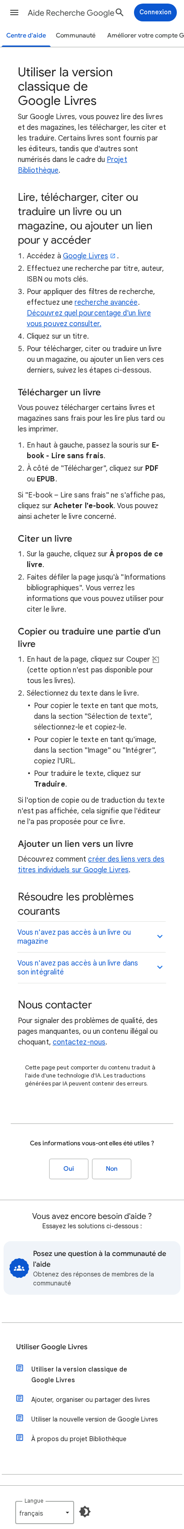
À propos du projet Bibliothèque (78, 1439)
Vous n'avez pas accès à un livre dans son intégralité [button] (77, 968)
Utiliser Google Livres (52, 1347)
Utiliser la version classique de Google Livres (79, 1374)
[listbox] (44, 1512)
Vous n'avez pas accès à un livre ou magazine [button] (74, 937)
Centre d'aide (26, 35)
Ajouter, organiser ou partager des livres (90, 1400)
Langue (34, 1500)
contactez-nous (79, 1042)
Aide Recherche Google (71, 13)
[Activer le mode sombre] (85, 1511)
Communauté (76, 35)
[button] (14, 12)
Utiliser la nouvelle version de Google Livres (94, 1419)
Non (111, 1169)
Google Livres (85, 256)
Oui (68, 1169)
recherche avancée (106, 302)
